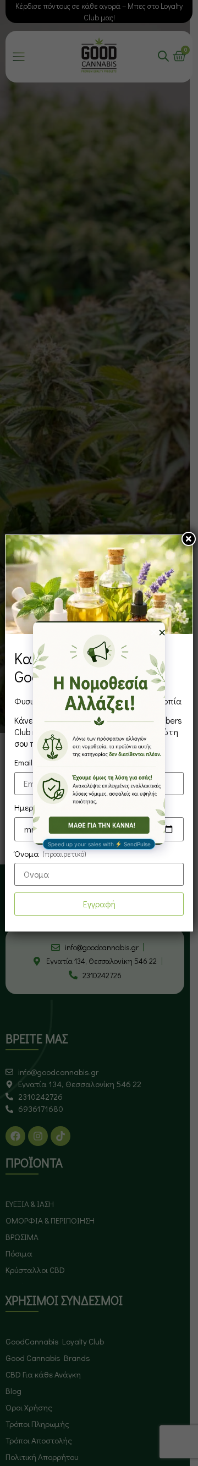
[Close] (189, 539)
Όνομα (50, 853)
